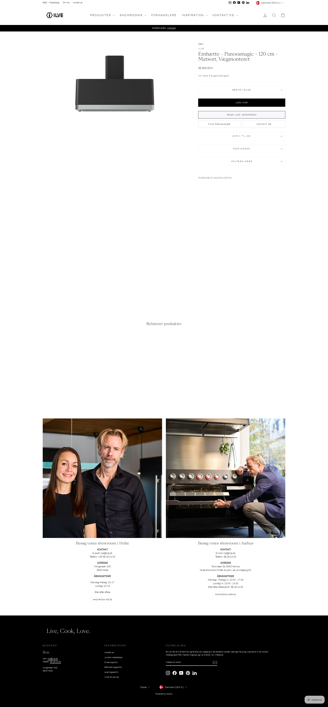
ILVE (201, 48)
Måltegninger (241, 161)
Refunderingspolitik (113, 667)
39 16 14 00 (230, 556)
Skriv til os (242, 136)
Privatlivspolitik (111, 662)
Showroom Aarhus (225, 594)
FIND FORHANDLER (219, 124)
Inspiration (193, 15)
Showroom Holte (102, 599)
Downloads (241, 148)
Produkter (101, 15)
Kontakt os (77, 2)
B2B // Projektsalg (51, 2)
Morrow (169, 693)
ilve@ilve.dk (52, 658)
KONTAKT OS (263, 124)
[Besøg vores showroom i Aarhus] (225, 478)
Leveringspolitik (111, 672)
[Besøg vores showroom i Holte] (102, 478)
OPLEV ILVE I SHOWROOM (241, 114)
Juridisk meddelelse (113, 657)
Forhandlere (164, 15)
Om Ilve (66, 2)
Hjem (200, 44)
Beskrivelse (242, 90)
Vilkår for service (111, 677)
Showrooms (132, 15)
